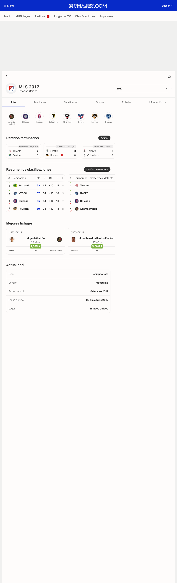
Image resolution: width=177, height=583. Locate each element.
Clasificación (71, 102)
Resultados (40, 102)
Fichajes (126, 102)
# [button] (9, 178)
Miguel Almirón (36, 238)
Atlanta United (56, 251)
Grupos (100, 102)
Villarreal (74, 251)
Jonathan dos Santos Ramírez (97, 238)
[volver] (8, 76)
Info (13, 102)
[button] (9, 5)
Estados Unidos (28, 90)
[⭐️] (169, 76)
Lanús (11, 251)
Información (155, 102)
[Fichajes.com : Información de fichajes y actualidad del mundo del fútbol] (88, 6)
